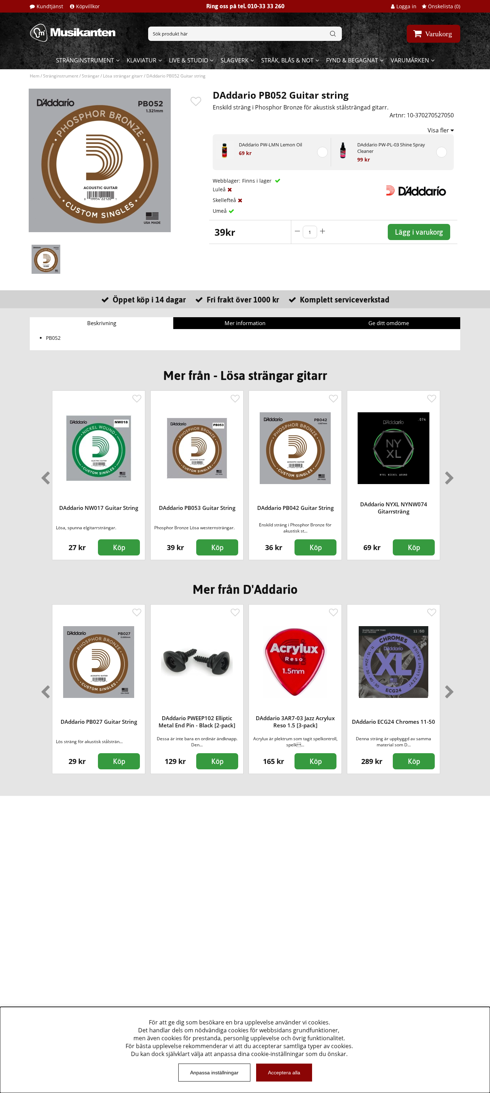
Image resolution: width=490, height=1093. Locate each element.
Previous (43, 475)
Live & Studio (188, 60)
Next (448, 475)
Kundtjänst (50, 6)
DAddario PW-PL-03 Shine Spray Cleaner (391, 147)
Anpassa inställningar (214, 1072)
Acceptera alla (284, 1072)
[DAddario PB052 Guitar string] (46, 259)
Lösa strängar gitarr (123, 76)
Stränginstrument (85, 60)
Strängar (90, 76)
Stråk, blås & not (287, 60)
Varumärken (410, 60)
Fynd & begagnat (352, 60)
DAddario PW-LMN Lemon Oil (270, 144)
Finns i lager (257, 180)
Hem (34, 76)
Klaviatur (141, 60)
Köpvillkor (88, 6)
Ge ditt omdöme (388, 323)
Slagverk (235, 60)
